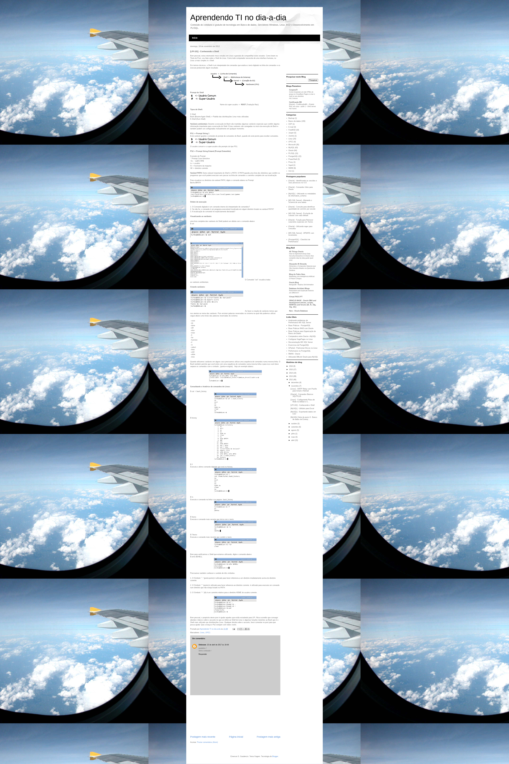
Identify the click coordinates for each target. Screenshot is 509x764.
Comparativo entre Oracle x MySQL (302, 336)
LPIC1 (207, 633)
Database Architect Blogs (299, 288)
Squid (290, 165)
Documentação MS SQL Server (300, 342)
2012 (291, 380)
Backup (291, 118)
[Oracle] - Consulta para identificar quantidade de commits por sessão (301, 208)
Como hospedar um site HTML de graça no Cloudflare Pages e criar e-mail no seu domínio (302, 94)
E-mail (290, 127)
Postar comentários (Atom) (207, 742)
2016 (291, 366)
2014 (291, 373)
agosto (294, 430)
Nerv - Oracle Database (298, 311)
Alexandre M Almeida (298, 264)
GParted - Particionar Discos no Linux (302, 348)
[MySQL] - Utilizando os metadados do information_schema (302, 195)
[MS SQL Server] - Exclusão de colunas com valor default (300, 214)
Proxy (290, 162)
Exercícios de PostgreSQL (298, 345)
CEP (290, 124)
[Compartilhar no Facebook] (246, 629)
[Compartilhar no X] (243, 629)
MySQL (291, 148)
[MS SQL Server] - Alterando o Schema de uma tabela (300, 201)
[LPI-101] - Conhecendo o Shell (303, 405)
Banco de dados (294, 121)
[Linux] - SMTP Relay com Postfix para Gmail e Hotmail (304, 390)
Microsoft (292, 145)
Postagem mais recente (202, 736)
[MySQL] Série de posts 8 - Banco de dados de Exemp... (304, 418)
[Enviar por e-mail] (238, 629)
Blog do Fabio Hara (297, 274)
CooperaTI (293, 90)
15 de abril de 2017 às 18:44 (218, 645)
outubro (294, 424)
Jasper (291, 133)
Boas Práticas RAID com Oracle (300, 328)
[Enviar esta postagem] (234, 629)
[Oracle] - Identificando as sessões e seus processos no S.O (302, 182)
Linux (202, 633)
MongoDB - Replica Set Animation (301, 285)
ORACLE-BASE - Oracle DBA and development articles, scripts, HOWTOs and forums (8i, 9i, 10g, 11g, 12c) (302, 304)
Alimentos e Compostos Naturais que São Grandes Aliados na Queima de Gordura (302, 268)
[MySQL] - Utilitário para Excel (302, 408)
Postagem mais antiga (268, 736)
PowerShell (292, 159)
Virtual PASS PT (295, 297)
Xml (289, 171)
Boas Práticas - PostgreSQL (299, 325)
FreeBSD (291, 130)
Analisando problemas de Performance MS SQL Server (299, 321)
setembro (295, 427)
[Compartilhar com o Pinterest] (248, 629)
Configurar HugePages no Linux (300, 339)
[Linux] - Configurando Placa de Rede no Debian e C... (303, 401)
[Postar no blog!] (241, 629)
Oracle (290, 150)
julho (293, 434)
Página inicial (236, 736)
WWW (290, 168)
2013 (291, 376)
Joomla (291, 136)
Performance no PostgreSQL (299, 351)
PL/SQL (291, 153)
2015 (291, 369)
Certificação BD (295, 102)
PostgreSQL (293, 156)
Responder (203, 654)
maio (293, 437)
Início (195, 38)
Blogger (275, 756)
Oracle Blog (294, 282)
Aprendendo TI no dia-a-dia (238, 17)
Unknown (202, 645)
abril (293, 440)
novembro (295, 386)
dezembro (295, 382)
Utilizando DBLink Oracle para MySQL (303, 357)
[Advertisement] (235, 715)
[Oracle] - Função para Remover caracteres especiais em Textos (300, 221)
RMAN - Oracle (294, 354)
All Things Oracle (296, 252)
